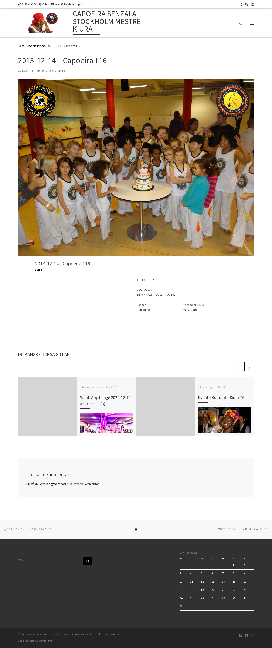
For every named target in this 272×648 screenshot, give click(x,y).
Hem (21, 46)
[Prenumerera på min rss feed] (241, 4)
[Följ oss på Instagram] (252, 4)
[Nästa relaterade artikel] (249, 366)
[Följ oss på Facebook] (246, 4)
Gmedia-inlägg (36, 46)
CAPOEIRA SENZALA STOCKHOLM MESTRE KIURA (61, 634)
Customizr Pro (43, 640)
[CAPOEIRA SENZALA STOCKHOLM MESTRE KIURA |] (44, 22)
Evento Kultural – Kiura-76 (221, 397)
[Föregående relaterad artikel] (239, 366)
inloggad (51, 484)
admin (26, 70)
